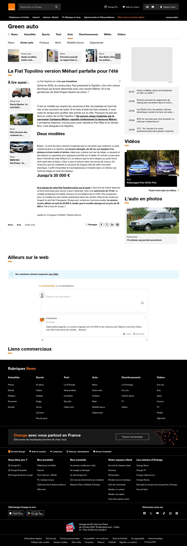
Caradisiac (71, 81)
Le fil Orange (69, 384)
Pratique (44, 42)
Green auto (26, 42)
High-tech (161, 418)
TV (123, 401)
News (11, 42)
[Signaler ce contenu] (120, 81)
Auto (19, 225)
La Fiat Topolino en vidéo (49, 81)
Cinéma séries (128, 396)
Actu (159, 390)
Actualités (14, 377)
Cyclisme (40, 412)
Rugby (39, 401)
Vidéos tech (69, 407)
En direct (40, 384)
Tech (66, 377)
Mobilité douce (75, 42)
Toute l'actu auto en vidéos (164, 190)
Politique (11, 396)
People (160, 412)
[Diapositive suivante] (118, 56)
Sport (159, 396)
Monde (11, 390)
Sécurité (67, 401)
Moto (58, 42)
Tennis (39, 407)
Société (11, 407)
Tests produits (70, 390)
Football (39, 396)
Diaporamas (96, 42)
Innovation (68, 396)
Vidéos (39, 390)
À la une (125, 390)
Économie (12, 401)
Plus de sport (41, 418)
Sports (40, 377)
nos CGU (53, 274)
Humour (160, 401)
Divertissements (131, 377)
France (11, 384)
